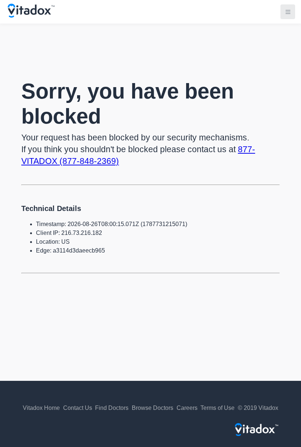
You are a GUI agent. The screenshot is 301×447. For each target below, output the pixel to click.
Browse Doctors (152, 408)
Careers (187, 408)
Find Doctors (111, 408)
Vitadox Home (41, 408)
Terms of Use (217, 408)
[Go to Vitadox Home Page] (31, 15)
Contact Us (77, 408)
